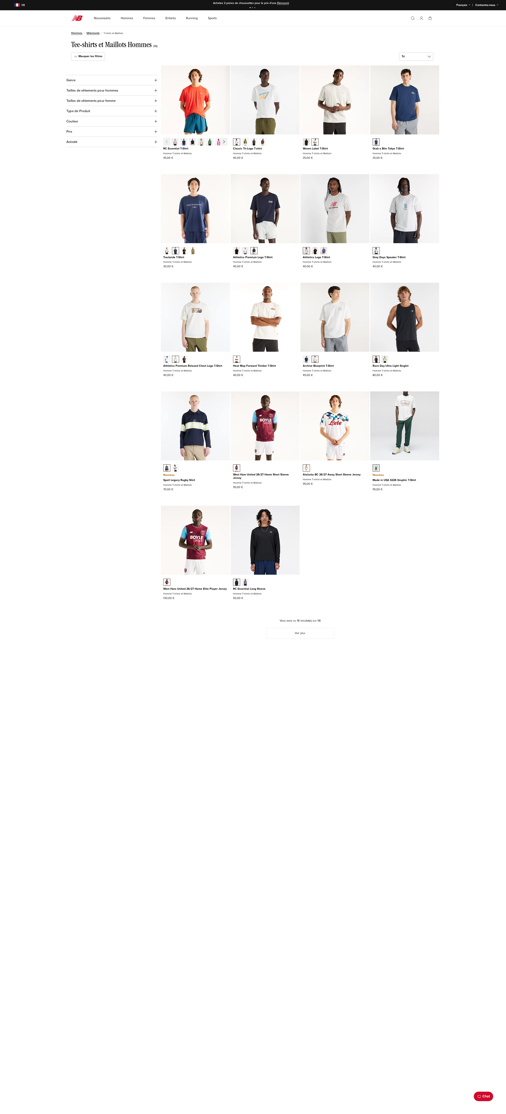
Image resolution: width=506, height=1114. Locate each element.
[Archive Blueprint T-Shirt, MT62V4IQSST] (315, 359)
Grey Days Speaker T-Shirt (389, 257)
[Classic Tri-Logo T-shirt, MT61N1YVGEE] (245, 142)
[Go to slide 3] (255, 8)
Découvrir (283, 3)
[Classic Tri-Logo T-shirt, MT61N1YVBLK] (254, 142)
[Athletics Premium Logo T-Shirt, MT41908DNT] (254, 251)
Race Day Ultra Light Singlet (391, 366)
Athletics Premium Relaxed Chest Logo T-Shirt (192, 366)
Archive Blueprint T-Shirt (318, 366)
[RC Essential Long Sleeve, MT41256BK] (236, 582)
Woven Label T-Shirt (315, 148)
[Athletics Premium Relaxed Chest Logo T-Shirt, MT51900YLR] (184, 359)
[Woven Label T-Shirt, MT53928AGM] (315, 142)
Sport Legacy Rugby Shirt (179, 480)
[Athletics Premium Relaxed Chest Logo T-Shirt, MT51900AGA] (175, 359)
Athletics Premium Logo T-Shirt (253, 257)
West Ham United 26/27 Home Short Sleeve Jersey (261, 476)
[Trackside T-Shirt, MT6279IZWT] (166, 251)
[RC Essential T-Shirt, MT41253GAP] (209, 142)
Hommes (76, 33)
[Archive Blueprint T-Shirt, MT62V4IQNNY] (306, 359)
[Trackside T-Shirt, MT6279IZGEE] (192, 251)
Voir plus (300, 633)
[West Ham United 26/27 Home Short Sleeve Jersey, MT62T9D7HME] (236, 468)
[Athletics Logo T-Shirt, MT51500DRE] (323, 251)
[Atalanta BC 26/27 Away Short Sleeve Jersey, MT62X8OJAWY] (306, 468)
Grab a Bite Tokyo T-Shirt (388, 148)
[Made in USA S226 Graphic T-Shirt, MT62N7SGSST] (376, 468)
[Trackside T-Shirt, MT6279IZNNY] (175, 251)
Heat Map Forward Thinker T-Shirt (254, 366)
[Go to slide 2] (253, 8)
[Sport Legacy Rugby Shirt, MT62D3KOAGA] (175, 468)
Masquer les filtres (90, 56)
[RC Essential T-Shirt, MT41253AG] (175, 142)
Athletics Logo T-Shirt (316, 257)
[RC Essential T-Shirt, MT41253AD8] (218, 142)
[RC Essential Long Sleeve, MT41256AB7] (245, 582)
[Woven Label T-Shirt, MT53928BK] (306, 142)
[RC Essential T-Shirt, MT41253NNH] (183, 142)
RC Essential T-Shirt (175, 148)
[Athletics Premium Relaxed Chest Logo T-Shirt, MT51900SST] (166, 359)
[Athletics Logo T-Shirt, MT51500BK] (315, 251)
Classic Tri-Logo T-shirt (247, 148)
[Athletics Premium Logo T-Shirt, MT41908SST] (245, 251)
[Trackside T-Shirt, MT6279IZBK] (184, 251)
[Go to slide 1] (250, 8)
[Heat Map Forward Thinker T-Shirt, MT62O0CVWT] (236, 359)
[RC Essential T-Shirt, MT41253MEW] (201, 142)
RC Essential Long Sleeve (249, 589)
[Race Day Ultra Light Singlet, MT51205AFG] (384, 359)
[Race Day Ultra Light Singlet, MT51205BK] (376, 359)
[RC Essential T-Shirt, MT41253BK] (192, 142)
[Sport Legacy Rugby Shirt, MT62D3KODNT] (166, 468)
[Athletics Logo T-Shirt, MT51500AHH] (306, 251)
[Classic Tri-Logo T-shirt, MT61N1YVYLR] (262, 142)
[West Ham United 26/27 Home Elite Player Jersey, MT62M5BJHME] (166, 582)
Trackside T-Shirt (173, 257)
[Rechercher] (413, 18)
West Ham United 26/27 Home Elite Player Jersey (195, 589)
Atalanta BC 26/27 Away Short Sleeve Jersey (332, 474)
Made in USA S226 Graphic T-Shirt (394, 480)
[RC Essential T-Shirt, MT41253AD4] (227, 142)
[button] (421, 18)
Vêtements (93, 33)
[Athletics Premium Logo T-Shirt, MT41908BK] (236, 251)
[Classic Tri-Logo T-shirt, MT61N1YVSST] (236, 142)
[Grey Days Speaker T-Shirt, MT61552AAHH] (376, 251)
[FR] (15, 5)
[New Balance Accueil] (78, 18)
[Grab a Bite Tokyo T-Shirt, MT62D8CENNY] (376, 142)
